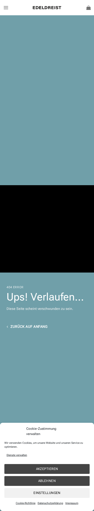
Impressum (71, 503)
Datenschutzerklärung (50, 503)
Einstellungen (47, 493)
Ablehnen (47, 481)
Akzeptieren (47, 469)
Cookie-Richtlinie (25, 503)
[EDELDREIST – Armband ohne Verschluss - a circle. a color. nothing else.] (47, 7)
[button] (6, 7)
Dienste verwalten (17, 455)
